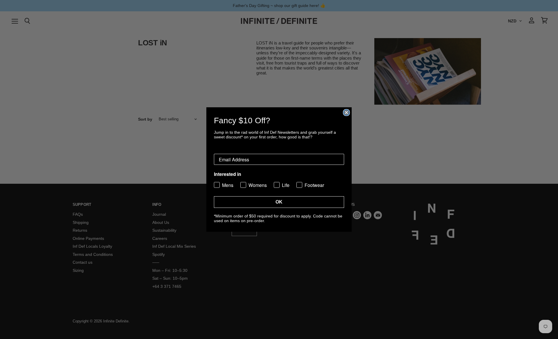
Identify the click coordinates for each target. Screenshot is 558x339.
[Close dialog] (346, 112)
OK (279, 201)
